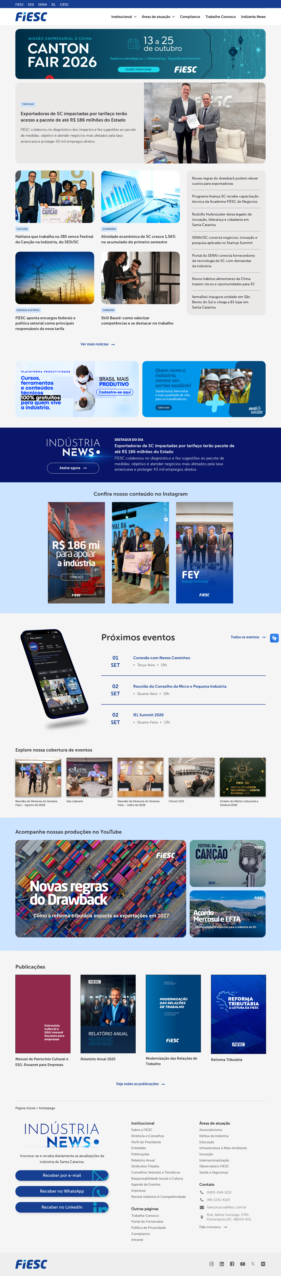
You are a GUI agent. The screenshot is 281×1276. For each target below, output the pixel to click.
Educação (206, 1142)
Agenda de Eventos (145, 1184)
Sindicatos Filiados (145, 1166)
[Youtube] (242, 1264)
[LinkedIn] (221, 1264)
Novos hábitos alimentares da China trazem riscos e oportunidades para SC (223, 281)
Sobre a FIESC (141, 1130)
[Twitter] (252, 1264)
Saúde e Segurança (213, 1172)
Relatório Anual (143, 1160)
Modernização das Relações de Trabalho (171, 1061)
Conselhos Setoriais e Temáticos (155, 1172)
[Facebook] (232, 1264)
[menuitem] (124, 16)
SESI (31, 5)
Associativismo (210, 1130)
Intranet (137, 1240)
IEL (53, 5)
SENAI (42, 5)
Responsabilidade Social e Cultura (157, 1179)
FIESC (19, 5)
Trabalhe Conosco (145, 1216)
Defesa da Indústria (214, 1136)
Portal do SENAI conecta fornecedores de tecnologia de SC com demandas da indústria (223, 260)
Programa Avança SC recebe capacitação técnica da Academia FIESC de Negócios (225, 199)
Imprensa (138, 1191)
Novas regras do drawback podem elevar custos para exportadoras (225, 181)
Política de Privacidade (148, 1228)
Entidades (138, 1148)
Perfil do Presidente (146, 1142)
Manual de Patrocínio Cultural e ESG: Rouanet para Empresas (41, 1062)
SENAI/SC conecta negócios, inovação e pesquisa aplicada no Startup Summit (224, 240)
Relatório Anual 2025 (98, 1059)
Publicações (140, 1154)
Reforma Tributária (226, 1060)
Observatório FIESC (214, 1166)
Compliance (140, 1234)
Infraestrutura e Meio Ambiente (223, 1148)
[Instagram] (211, 1264)
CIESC (64, 5)
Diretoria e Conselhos (147, 1136)
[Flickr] (263, 1264)
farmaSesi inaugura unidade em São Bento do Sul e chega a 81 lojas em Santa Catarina (221, 302)
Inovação (206, 1154)
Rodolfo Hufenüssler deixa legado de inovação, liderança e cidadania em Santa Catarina (222, 219)
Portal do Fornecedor (147, 1222)
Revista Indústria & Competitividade (158, 1197)
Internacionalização (214, 1160)
